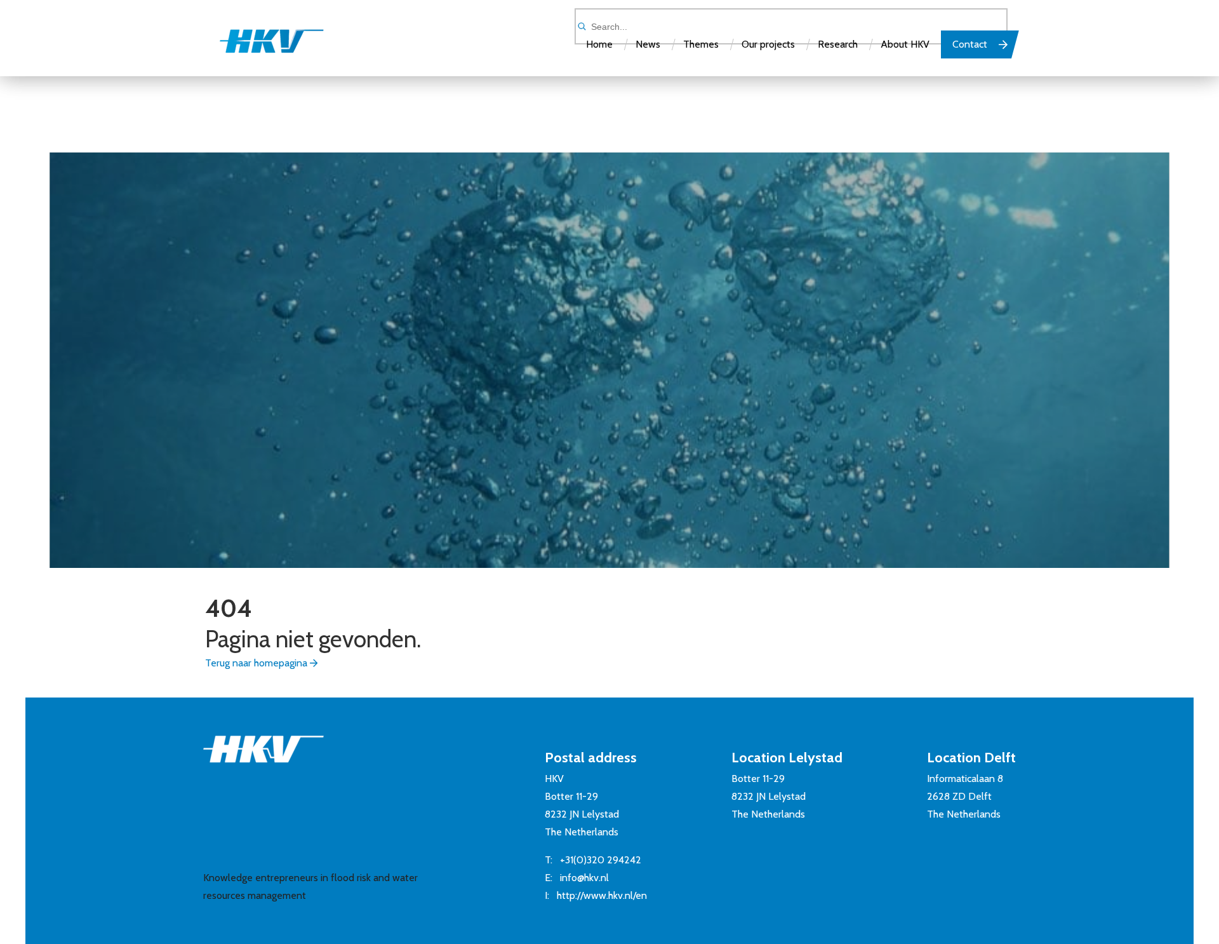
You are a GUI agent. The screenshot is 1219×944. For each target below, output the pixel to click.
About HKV (905, 44)
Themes (701, 44)
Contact (969, 44)
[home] (259, 46)
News (648, 44)
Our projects (768, 44)
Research (838, 44)
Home (599, 44)
